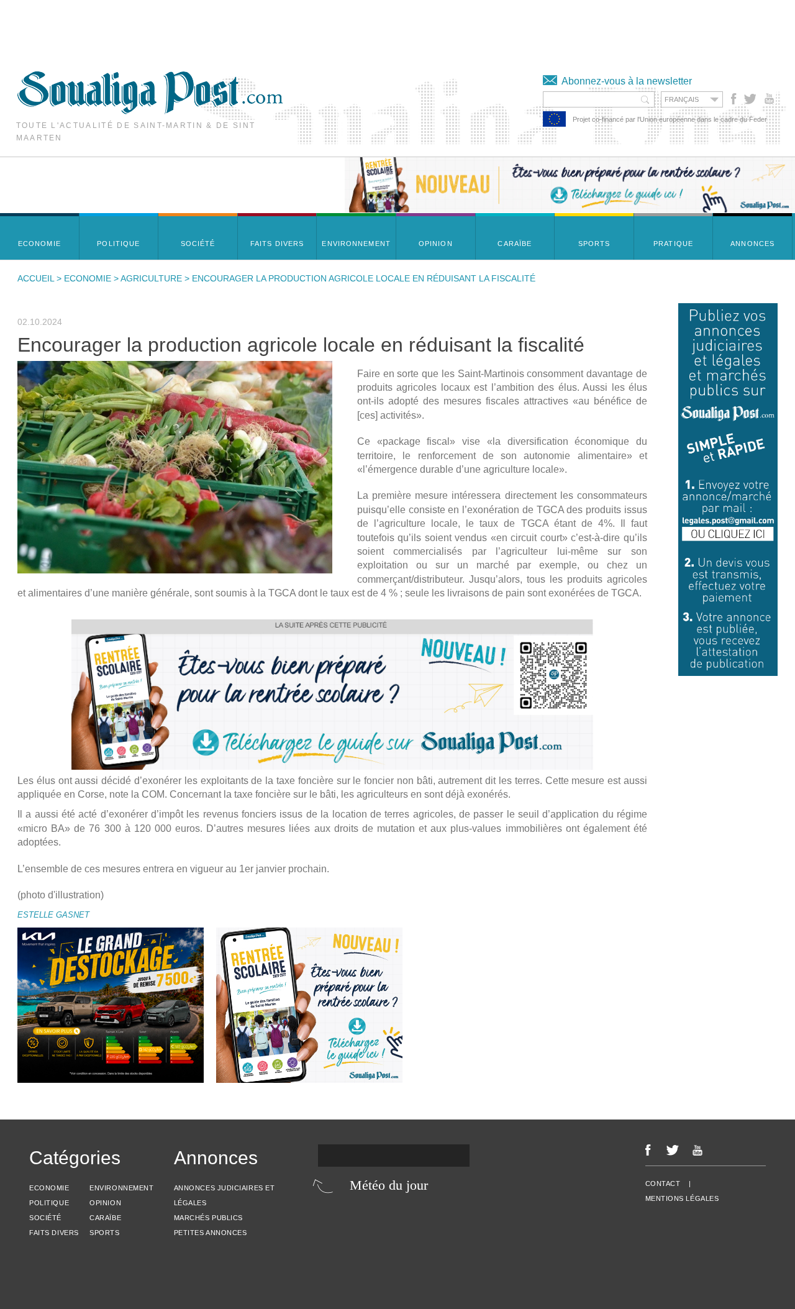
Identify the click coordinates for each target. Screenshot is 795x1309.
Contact (663, 1183)
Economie (87, 278)
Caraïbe (105, 1217)
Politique (49, 1202)
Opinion (105, 1202)
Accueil (35, 278)
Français (682, 99)
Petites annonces (210, 1232)
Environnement (121, 1188)
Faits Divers (54, 1232)
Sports (104, 1232)
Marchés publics (208, 1217)
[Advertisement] (226, 28)
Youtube (770, 98)
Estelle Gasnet (53, 914)
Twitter (749, 98)
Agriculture (151, 278)
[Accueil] (150, 111)
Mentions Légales (682, 1198)
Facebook (734, 98)
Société (45, 1217)
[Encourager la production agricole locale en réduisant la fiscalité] (174, 467)
